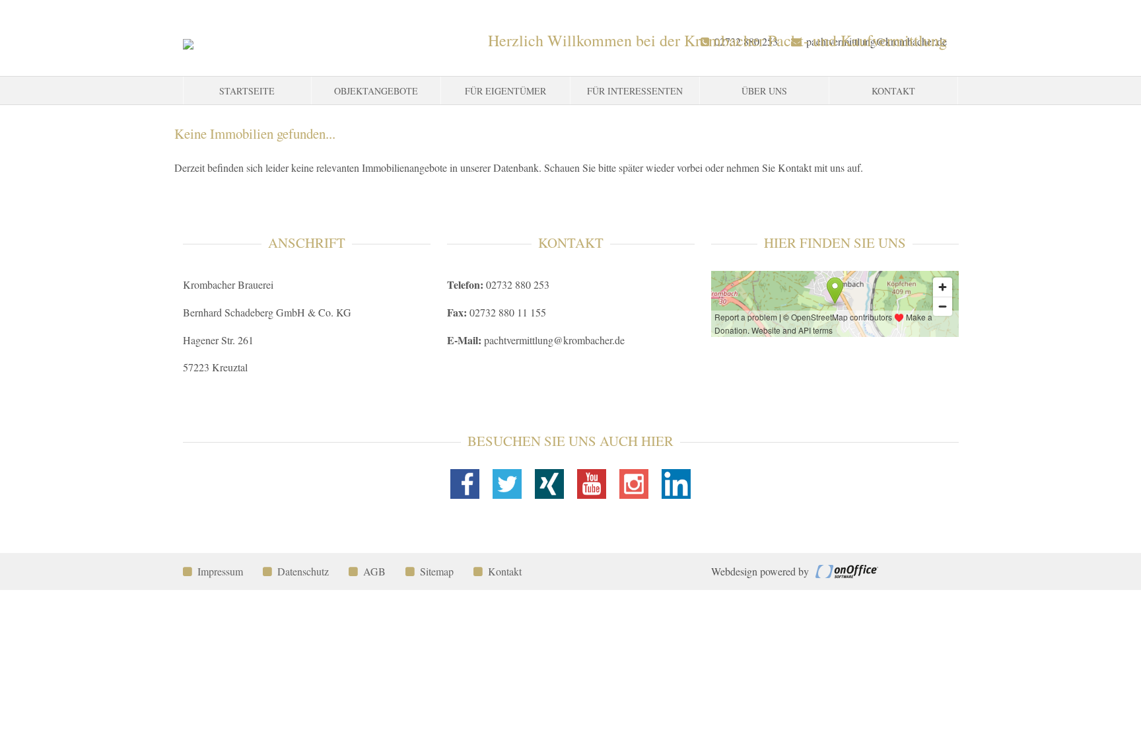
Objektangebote (376, 91)
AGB (374, 571)
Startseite (247, 91)
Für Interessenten (635, 91)
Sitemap (437, 571)
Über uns (764, 91)
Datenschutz (303, 571)
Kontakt (893, 91)
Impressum (220, 571)
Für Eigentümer (505, 91)
